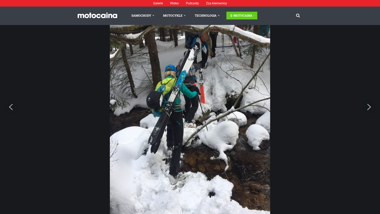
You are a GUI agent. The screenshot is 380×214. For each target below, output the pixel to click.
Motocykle (172, 15)
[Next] (369, 107)
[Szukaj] (298, 15)
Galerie (158, 3)
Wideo (174, 3)
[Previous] (11, 107)
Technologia (206, 15)
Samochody (141, 15)
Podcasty (192, 3)
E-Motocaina (241, 15)
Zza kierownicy (216, 3)
